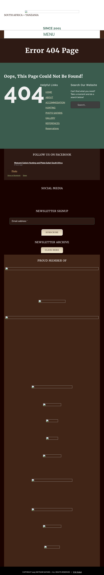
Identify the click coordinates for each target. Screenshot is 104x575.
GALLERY (50, 118)
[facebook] (84, 8)
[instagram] (99, 8)
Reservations (52, 128)
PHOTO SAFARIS (54, 113)
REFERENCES (53, 123)
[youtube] (94, 8)
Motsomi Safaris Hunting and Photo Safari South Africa (38, 163)
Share (25, 175)
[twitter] (89, 8)
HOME (49, 92)
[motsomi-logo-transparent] (52, 11)
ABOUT (49, 97)
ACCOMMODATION (55, 102)
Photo (14, 171)
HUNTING (50, 107)
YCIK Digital (77, 572)
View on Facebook (13, 175)
